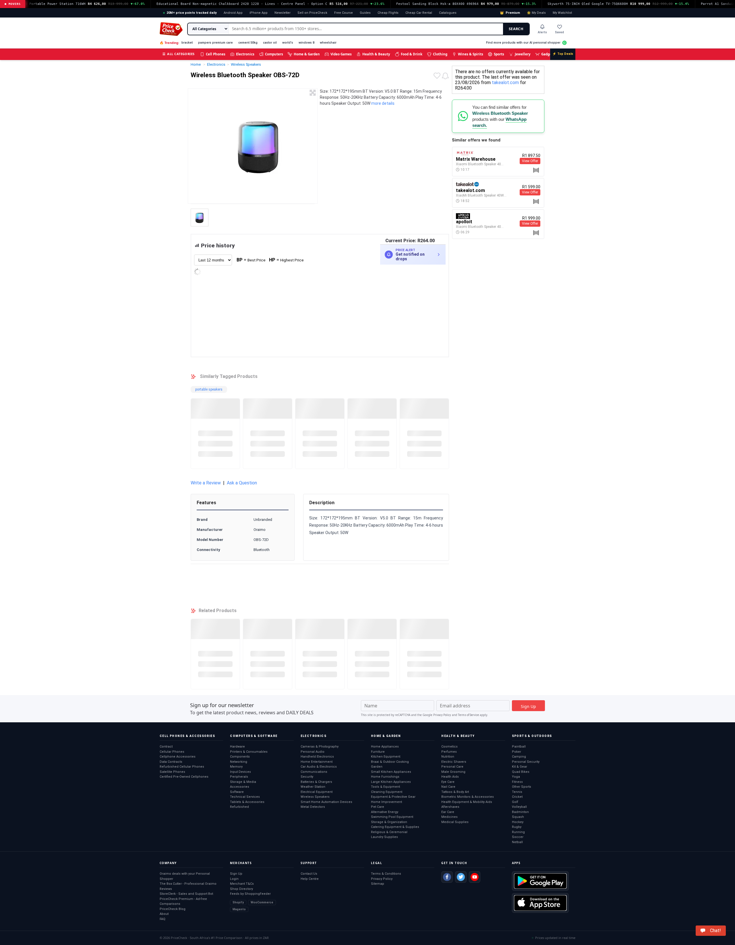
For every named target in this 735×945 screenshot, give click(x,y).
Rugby (516, 827)
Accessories (239, 787)
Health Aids (450, 777)
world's (287, 42)
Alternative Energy (384, 812)
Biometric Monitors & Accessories (467, 797)
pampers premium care (215, 42)
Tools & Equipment (385, 787)
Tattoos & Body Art (455, 792)
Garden (376, 767)
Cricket (517, 797)
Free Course (343, 13)
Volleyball (519, 807)
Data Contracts (171, 762)
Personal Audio (312, 752)
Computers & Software (253, 736)
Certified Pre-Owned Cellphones (184, 777)
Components (240, 756)
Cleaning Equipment (386, 792)
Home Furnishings (385, 777)
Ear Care (447, 812)
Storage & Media (243, 782)
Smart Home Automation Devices (326, 802)
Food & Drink (411, 54)
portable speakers (209, 389)
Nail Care (448, 787)
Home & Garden (307, 54)
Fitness (517, 782)
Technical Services (245, 797)
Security (307, 777)
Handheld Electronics (317, 756)
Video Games (341, 54)
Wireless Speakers (315, 797)
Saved (559, 32)
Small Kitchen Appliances (391, 772)
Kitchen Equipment (385, 756)
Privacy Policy (442, 715)
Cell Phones (215, 54)
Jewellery (523, 54)
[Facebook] (447, 877)
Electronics (245, 54)
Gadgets (548, 54)
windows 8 (306, 42)
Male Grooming (453, 772)
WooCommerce (262, 902)
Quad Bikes (520, 772)
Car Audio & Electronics (319, 767)
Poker (516, 752)
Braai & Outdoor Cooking (390, 762)
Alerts (542, 32)
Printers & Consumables (249, 752)
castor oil (270, 42)
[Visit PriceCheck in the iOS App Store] (540, 903)
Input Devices (240, 772)
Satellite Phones (172, 772)
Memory (236, 767)
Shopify (238, 902)
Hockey (517, 822)
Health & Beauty (376, 54)
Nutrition (447, 756)
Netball (517, 842)
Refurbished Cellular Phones (182, 767)
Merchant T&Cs (242, 884)
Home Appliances (385, 746)
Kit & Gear (519, 767)
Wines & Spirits (470, 54)
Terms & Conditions (386, 874)
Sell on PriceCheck (312, 13)
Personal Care (452, 767)
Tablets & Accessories (247, 802)
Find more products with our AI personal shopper (523, 42)
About (164, 914)
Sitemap (377, 884)
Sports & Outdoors (532, 736)
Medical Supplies (455, 822)
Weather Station (313, 787)
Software (237, 792)
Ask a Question (242, 483)
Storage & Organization (389, 822)
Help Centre (310, 879)
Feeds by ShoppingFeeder (250, 894)
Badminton (520, 812)
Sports (499, 54)
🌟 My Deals (536, 13)
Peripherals (239, 777)
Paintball (519, 746)
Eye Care (447, 782)
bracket (187, 42)
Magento (239, 909)
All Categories (179, 54)
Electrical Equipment (316, 792)
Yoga (516, 777)
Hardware (237, 746)
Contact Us (309, 874)
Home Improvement (386, 802)
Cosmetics (449, 746)
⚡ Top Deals (562, 54)
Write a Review (206, 483)
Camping (519, 756)
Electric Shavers (453, 762)
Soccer (517, 837)
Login (234, 879)
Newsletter (282, 13)
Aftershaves (450, 807)
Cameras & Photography (320, 746)
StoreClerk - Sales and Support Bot (186, 894)
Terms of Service (468, 715)
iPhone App (258, 13)
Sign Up (236, 874)
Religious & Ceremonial (389, 832)
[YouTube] (474, 877)
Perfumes (449, 752)
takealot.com (505, 82)
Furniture (378, 752)
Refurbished (239, 807)
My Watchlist (562, 13)
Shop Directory (241, 889)
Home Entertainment (316, 762)
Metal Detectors (313, 807)
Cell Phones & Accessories (187, 736)
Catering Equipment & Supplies (395, 827)
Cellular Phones (172, 752)
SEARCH (516, 28)
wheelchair (328, 42)
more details (382, 103)
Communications (314, 772)
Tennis (517, 792)
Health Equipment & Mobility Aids (466, 802)
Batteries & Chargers (316, 782)
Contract (166, 746)
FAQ (162, 919)
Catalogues (448, 13)
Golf (515, 802)
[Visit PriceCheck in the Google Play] (540, 881)
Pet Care (377, 807)
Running (518, 832)
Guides (365, 13)
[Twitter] (461, 877)
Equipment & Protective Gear (393, 797)
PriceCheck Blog (172, 909)
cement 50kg (248, 42)
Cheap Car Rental (418, 13)
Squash (518, 817)
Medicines (449, 817)
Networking (238, 762)
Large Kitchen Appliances (391, 782)
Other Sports (521, 787)
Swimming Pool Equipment (392, 817)
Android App (233, 13)
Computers (274, 54)
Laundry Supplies (384, 837)
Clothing (440, 54)
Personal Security (525, 762)
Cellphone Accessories (178, 756)
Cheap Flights (388, 13)
